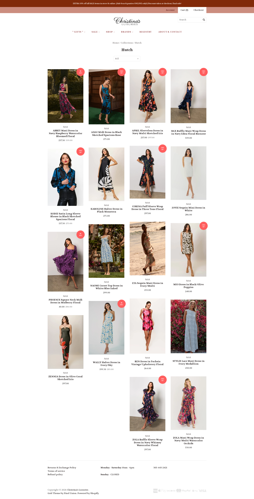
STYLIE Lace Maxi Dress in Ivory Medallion (189, 362)
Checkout (199, 10)
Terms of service (56, 471)
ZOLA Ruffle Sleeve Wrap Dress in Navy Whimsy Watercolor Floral (147, 442)
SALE (95, 31)
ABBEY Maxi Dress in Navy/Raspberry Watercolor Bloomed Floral (65, 133)
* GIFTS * (77, 31)
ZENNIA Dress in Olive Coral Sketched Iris (65, 378)
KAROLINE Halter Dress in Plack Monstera (107, 210)
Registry (145, 31)
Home (116, 42)
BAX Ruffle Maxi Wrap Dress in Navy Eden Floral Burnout (188, 132)
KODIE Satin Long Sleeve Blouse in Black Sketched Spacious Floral (65, 216)
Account (170, 10)
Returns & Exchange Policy (62, 467)
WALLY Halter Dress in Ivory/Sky (106, 364)
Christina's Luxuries (77, 489)
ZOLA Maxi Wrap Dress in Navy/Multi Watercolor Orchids (188, 440)
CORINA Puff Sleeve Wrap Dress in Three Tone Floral (147, 208)
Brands (126, 31)
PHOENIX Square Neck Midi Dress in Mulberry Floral (65, 301)
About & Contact (170, 31)
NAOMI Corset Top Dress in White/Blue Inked (106, 287)
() (184, 10)
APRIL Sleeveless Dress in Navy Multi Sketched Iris (147, 132)
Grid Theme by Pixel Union (62, 493)
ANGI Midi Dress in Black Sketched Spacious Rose (106, 133)
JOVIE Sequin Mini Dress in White (188, 209)
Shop (109, 31)
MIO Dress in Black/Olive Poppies (188, 286)
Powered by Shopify (88, 493)
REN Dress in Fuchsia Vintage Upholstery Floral (147, 363)
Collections (127, 42)
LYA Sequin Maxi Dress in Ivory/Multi (147, 284)
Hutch (65, 126)
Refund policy (55, 474)
